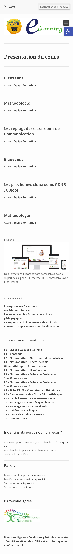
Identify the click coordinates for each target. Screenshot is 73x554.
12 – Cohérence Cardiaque (20, 410)
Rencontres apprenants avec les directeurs (32, 326)
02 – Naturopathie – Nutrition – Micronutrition (33, 358)
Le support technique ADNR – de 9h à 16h (30, 322)
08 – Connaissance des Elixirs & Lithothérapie (33, 394)
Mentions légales (15, 537)
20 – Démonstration (16, 418)
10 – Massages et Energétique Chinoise (29, 402)
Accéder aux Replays (17, 310)
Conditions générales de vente (48, 537)
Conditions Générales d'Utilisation (27, 541)
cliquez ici (38, 475)
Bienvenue (14, 77)
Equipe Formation (25, 85)
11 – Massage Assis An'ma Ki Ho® (25, 406)
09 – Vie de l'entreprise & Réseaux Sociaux (31, 398)
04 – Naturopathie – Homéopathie (25, 370)
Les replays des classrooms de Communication (32, 131)
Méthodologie (17, 103)
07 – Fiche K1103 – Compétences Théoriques (32, 390)
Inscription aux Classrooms (21, 306)
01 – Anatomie (13, 354)
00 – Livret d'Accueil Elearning (23, 349)
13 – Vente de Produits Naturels (24, 414)
